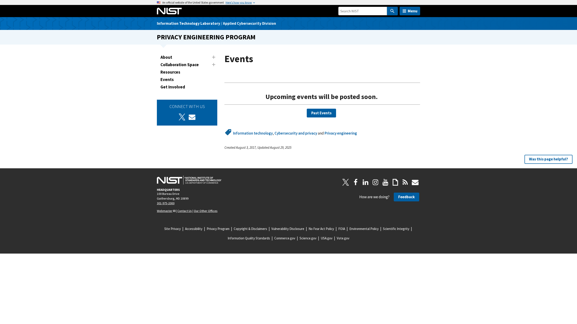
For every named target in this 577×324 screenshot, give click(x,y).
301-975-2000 (165, 203)
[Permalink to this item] (382, 97)
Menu (412, 11)
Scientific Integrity (396, 229)
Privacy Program (218, 229)
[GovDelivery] (192, 117)
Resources (170, 72)
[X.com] (346, 182)
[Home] (169, 11)
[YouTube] (385, 182)
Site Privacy (172, 229)
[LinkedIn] (366, 182)
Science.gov (308, 238)
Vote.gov (343, 238)
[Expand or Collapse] (213, 57)
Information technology (253, 133)
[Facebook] (356, 182)
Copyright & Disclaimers (250, 229)
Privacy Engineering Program (206, 37)
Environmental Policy (364, 229)
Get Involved (172, 87)
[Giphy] (395, 182)
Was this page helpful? (548, 159)
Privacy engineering (341, 133)
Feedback (406, 196)
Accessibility (193, 229)
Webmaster (164, 211)
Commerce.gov (284, 238)
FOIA (341, 229)
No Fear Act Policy (321, 229)
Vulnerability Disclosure (287, 229)
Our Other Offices (206, 211)
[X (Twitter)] (182, 117)
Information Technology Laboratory (188, 23)
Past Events (321, 112)
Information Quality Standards (249, 238)
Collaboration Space (179, 64)
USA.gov (326, 238)
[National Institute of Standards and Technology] (189, 180)
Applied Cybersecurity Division (249, 23)
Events (167, 79)
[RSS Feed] (405, 182)
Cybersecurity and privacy (296, 133)
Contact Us (184, 211)
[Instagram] (375, 182)
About (166, 57)
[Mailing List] (415, 182)
